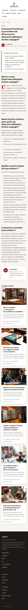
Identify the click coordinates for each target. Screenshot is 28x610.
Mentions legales (6, 595)
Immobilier (5, 580)
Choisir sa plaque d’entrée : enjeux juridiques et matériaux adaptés (13, 427)
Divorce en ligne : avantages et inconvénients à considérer (13, 309)
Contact (4, 592)
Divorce (4, 16)
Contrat (4, 583)
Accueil (3, 22)
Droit (19, 13)
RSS (3, 598)
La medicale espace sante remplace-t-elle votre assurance (10, 468)
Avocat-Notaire (11, 13)
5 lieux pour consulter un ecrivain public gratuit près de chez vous (12, 508)
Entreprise (21, 10)
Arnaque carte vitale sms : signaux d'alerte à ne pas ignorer (11, 349)
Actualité (13, 10)
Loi (3, 13)
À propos (4, 590)
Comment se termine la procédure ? (14, 69)
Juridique (5, 10)
